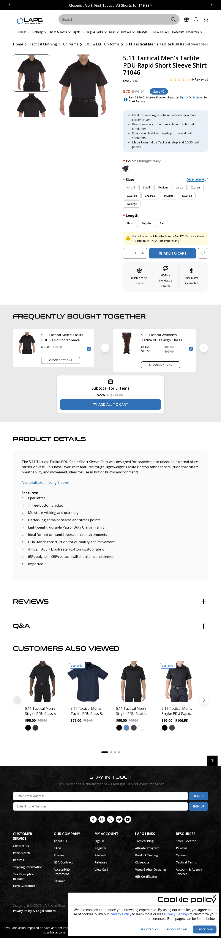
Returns (18, 860)
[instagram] (101, 819)
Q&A (21, 626)
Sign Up (198, 796)
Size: (128, 179)
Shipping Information (28, 867)
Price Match (21, 853)
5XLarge (187, 196)
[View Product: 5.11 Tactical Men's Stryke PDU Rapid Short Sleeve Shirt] (178, 681)
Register (198, 97)
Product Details (49, 439)
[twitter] (110, 819)
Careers (181, 855)
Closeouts (142, 862)
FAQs (57, 848)
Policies (59, 855)
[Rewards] (186, 19)
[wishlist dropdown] (203, 253)
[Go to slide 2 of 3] (10, 5)
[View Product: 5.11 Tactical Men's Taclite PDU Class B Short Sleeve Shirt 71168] (87, 681)
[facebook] (93, 819)
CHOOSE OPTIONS (60, 360)
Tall (162, 223)
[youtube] (127, 819)
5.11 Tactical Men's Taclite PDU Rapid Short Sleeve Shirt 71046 (62, 338)
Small (146, 187)
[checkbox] (89, 349)
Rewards (101, 855)
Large (179, 187)
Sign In (184, 97)
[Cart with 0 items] (205, 19)
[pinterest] (119, 819)
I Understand (204, 929)
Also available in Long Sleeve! (45, 482)
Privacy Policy (120, 914)
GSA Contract (63, 862)
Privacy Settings (176, 914)
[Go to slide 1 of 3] (211, 5)
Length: (131, 215)
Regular (146, 223)
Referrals (101, 862)
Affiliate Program (147, 848)
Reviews (31, 601)
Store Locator (186, 841)
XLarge (195, 187)
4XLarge (168, 196)
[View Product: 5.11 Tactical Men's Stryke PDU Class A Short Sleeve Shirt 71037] (42, 681)
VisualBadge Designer (150, 869)
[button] (166, 277)
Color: (142, 161)
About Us (60, 841)
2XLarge (132, 196)
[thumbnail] (31, 73)
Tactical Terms (186, 862)
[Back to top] (212, 761)
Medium (163, 187)
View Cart (101, 869)
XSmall (131, 187)
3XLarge (150, 196)
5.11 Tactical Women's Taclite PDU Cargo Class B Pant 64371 (162, 338)
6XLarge (132, 204)
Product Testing (146, 855)
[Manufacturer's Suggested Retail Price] (143, 91)
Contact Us (21, 846)
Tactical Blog (144, 841)
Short (130, 223)
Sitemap (59, 881)
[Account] (196, 19)
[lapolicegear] (29, 21)
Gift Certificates (146, 876)
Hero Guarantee (24, 886)
